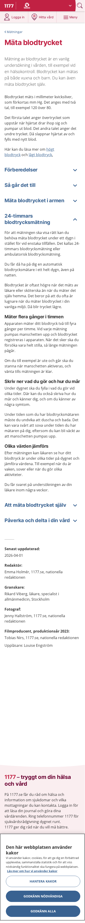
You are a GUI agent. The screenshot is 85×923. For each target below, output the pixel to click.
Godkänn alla (43, 911)
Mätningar (15, 32)
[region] (42, 877)
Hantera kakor (43, 881)
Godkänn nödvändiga (43, 896)
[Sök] (80, 5)
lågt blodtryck (40, 154)
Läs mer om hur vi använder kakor (32, 871)
